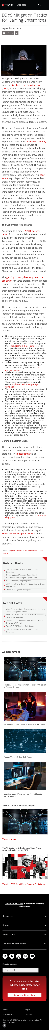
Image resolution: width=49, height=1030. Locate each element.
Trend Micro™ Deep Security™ (17, 533)
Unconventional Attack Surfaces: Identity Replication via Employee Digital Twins (21, 576)
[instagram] (25, 956)
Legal (27, 1009)
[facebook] (8, 33)
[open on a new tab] (18, 956)
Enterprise (32, 550)
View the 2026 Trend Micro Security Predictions (23, 883)
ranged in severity (36, 141)
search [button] (39, 4)
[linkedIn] (16, 33)
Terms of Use (8, 1014)
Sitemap (28, 1014)
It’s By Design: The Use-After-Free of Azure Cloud (24, 724)
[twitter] (12, 33)
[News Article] (4, 33)
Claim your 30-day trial (21, 994)
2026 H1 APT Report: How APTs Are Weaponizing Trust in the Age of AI (25, 616)
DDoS (25, 550)
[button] (21, 970)
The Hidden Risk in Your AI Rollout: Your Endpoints (21, 570)
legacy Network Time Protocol (23, 346)
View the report (9, 838)
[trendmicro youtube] (32, 956)
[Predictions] (25, 866)
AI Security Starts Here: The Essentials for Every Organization (24, 585)
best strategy (24, 453)
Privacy (5, 1009)
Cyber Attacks (16, 550)
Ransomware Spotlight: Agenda (17, 581)
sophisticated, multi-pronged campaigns (22, 385)
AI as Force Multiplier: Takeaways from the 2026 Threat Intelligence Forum (24, 610)
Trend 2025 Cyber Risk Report (17, 589)
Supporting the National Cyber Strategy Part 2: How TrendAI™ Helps (23, 621)
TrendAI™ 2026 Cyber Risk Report (20, 626)
